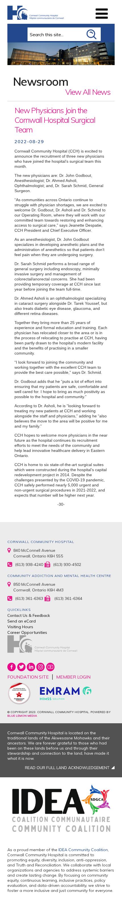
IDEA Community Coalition (83, 849)
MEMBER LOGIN (73, 677)
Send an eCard (21, 621)
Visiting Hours (20, 626)
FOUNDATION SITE (28, 677)
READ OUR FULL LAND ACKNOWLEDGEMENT (67, 767)
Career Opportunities (27, 632)
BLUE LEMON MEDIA (22, 716)
